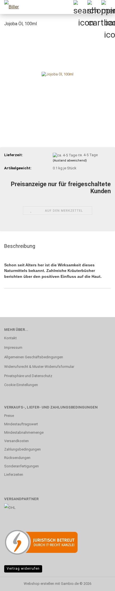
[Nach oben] (99, 582)
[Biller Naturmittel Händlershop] (11, 7)
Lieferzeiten (13, 474)
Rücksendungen (17, 458)
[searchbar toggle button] (80, 7)
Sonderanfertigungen (21, 466)
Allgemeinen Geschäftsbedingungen (33, 357)
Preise (9, 416)
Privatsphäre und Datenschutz (28, 376)
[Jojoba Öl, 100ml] (57, 74)
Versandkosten (16, 441)
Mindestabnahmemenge (24, 432)
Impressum (13, 347)
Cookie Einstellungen (21, 385)
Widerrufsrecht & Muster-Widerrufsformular (39, 366)
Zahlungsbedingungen (22, 449)
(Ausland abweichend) (70, 160)
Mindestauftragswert (21, 424)
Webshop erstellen (39, 583)
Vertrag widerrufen (23, 569)
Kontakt (10, 338)
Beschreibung (19, 246)
